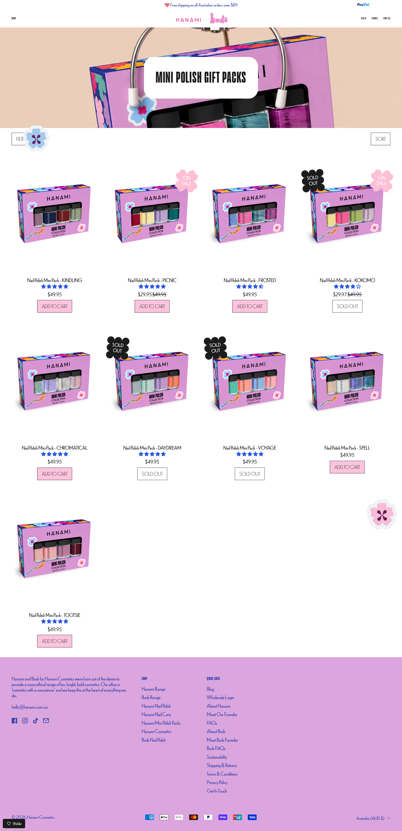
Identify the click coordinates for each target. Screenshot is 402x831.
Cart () (386, 19)
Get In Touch (217, 791)
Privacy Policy (217, 782)
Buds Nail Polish (154, 740)
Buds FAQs (216, 748)
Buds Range (151, 697)
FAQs (212, 723)
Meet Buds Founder (222, 740)
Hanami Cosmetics (156, 731)
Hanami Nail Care (156, 714)
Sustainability (217, 757)
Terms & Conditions (222, 774)
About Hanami (218, 706)
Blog (210, 689)
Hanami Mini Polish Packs (161, 723)
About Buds (216, 731)
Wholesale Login (220, 697)
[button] (22, 139)
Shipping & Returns (222, 765)
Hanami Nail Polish (156, 706)
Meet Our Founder (222, 714)
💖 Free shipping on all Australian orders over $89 (201, 4)
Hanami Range (153, 689)
